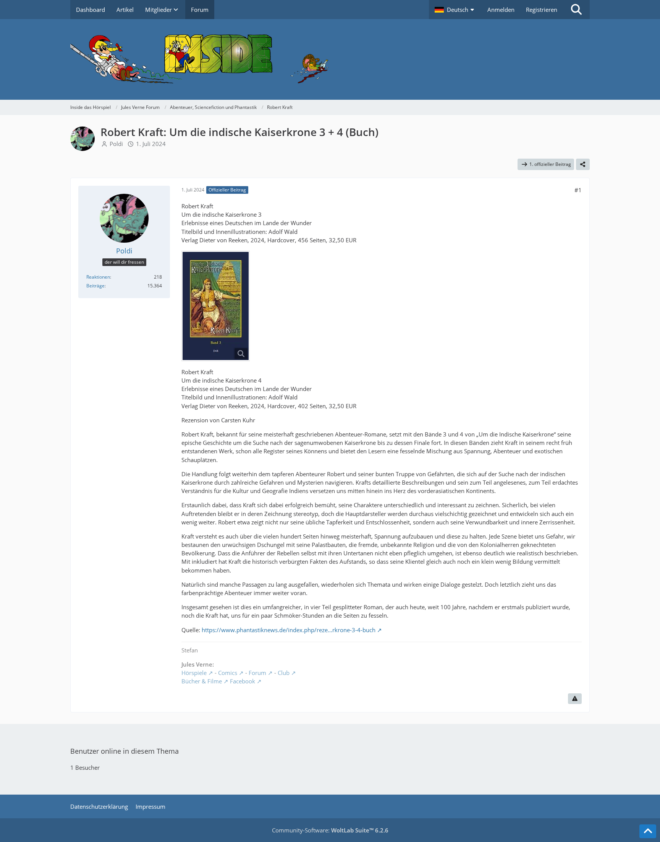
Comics (227, 673)
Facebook (242, 681)
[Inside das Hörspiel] (330, 59)
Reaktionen (98, 277)
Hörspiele (194, 673)
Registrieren (541, 9)
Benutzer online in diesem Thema (124, 751)
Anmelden (500, 9)
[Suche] (576, 9)
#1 (578, 190)
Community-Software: (330, 830)
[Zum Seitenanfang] (647, 831)
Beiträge (95, 285)
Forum (257, 673)
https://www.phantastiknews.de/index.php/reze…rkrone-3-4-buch (288, 630)
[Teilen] (583, 164)
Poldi (116, 144)
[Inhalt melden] (575, 698)
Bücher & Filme (201, 681)
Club (284, 673)
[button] (455, 9)
